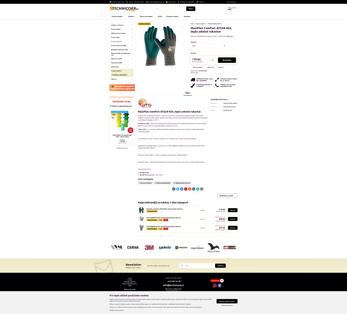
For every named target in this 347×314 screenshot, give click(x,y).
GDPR (130, 285)
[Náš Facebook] (219, 287)
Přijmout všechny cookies (227, 301)
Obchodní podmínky (130, 281)
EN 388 (225, 110)
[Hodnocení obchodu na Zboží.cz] (217, 282)
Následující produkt (226, 196)
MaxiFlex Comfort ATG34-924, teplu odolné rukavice (165, 209)
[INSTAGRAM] (215, 287)
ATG (197, 72)
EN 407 (230, 110)
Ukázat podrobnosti (227, 305)
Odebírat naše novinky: (133, 267)
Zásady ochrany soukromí (117, 310)
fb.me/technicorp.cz (122, 148)
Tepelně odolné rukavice (230, 103)
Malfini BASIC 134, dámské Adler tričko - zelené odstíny (122, 135)
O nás (129, 278)
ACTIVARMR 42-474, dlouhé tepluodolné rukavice (164, 226)
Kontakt (130, 280)
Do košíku (227, 60)
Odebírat (220, 266)
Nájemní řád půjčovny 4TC (129, 283)
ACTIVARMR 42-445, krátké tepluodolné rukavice (163, 218)
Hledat (190, 9)
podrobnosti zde (156, 304)
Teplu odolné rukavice (229, 106)
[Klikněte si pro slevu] (122, 90)
